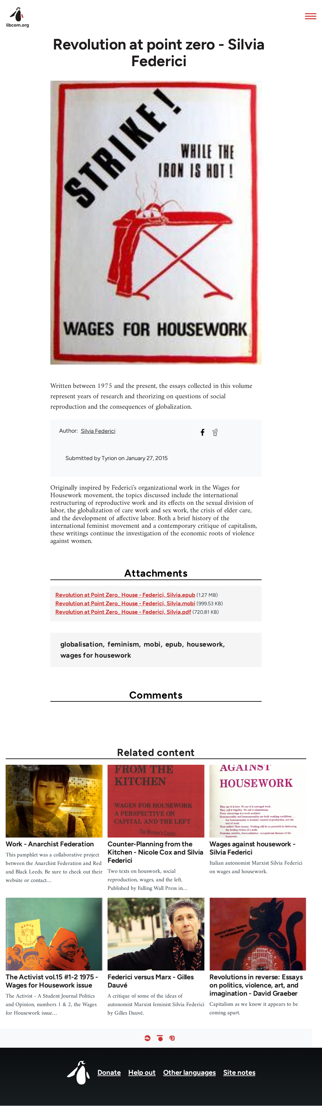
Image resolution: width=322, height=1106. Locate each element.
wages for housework (95, 655)
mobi (152, 644)
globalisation (81, 644)
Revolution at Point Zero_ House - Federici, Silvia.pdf (123, 611)
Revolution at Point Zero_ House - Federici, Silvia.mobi (125, 603)
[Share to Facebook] (202, 432)
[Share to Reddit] (215, 432)
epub (173, 644)
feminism (123, 644)
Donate (109, 1072)
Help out (142, 1072)
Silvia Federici (98, 431)
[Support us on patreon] (160, 1038)
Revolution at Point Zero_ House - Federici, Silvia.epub (125, 594)
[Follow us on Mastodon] (172, 1038)
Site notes (239, 1072)
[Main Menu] (308, 16)
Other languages (189, 1072)
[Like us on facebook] (147, 1038)
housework (205, 644)
